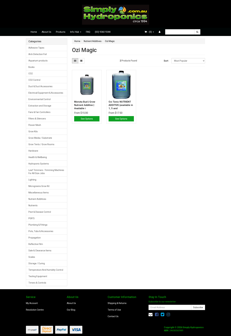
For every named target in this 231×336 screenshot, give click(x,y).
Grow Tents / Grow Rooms (41, 144)
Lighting (32, 179)
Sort (166, 61)
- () (149, 31)
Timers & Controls (37, 282)
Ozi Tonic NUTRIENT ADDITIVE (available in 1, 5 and (121, 105)
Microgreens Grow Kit (39, 186)
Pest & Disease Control (39, 212)
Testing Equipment (37, 276)
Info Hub (75, 31)
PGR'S (31, 218)
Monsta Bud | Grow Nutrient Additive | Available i (84, 105)
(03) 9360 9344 (102, 31)
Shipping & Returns (117, 303)
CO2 (30, 73)
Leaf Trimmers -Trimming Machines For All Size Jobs (46, 172)
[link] (156, 314)
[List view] (81, 60)
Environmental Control (39, 99)
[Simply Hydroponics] (115, 13)
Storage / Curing (36, 263)
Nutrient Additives (37, 199)
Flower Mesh (34, 125)
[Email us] (150, 314)
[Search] (197, 32)
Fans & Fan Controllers (39, 112)
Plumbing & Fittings (37, 225)
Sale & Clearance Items (39, 250)
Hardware (33, 151)
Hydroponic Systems (38, 163)
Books (31, 67)
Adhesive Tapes (36, 47)
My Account (32, 303)
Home (34, 31)
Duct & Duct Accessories (40, 86)
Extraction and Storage (39, 105)
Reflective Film (35, 244)
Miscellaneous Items (38, 192)
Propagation (34, 237)
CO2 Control (34, 80)
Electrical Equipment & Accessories (45, 93)
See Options (87, 118)
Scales (31, 257)
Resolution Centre (35, 310)
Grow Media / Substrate (40, 138)
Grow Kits (33, 131)
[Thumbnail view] (75, 60)
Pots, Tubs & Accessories (40, 231)
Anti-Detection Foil (37, 54)
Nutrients (33, 205)
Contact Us (113, 316)
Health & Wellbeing (37, 157)
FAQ (88, 31)
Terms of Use (114, 310)
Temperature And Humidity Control (45, 270)
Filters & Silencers (37, 118)
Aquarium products (38, 60)
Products (60, 31)
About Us (46, 31)
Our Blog (71, 310)
